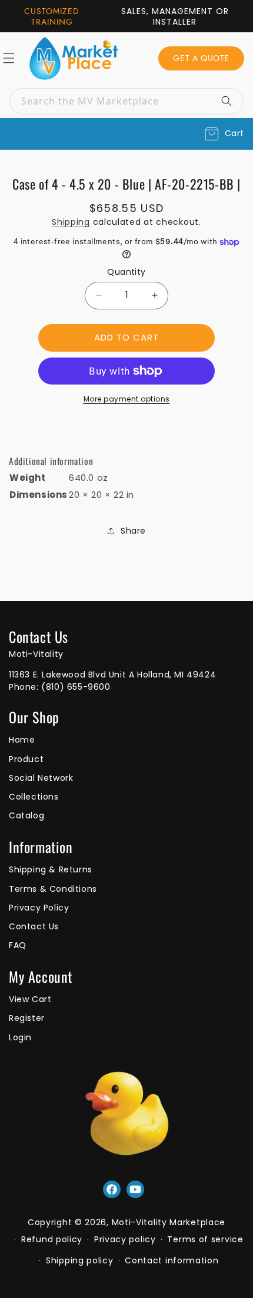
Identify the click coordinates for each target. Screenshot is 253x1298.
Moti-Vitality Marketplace (169, 1222)
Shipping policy (80, 1260)
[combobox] (126, 101)
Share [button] (133, 531)
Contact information (171, 1260)
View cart (30, 999)
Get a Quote (201, 58)
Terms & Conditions (53, 889)
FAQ (17, 945)
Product (26, 759)
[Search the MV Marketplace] (231, 101)
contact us (34, 926)
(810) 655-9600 (75, 687)
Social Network (41, 778)
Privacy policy (125, 1239)
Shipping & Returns (50, 869)
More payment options (127, 399)
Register (27, 1018)
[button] (224, 134)
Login (20, 1037)
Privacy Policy (39, 907)
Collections (34, 797)
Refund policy (51, 1239)
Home (22, 740)
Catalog (26, 815)
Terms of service (205, 1239)
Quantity (126, 272)
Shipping (71, 222)
